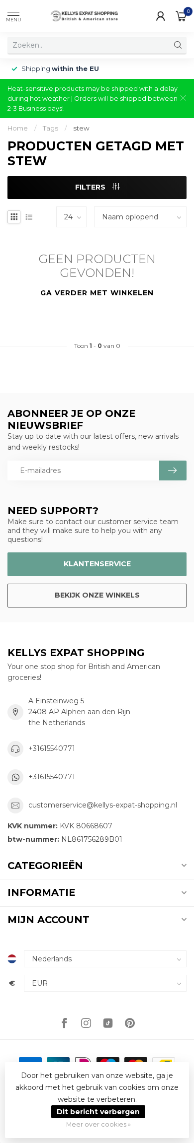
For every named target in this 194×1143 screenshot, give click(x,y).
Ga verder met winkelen (97, 292)
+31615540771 (51, 748)
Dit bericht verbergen (98, 1111)
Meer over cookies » (98, 1124)
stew (81, 128)
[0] (181, 16)
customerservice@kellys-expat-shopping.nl (102, 805)
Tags (50, 128)
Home (17, 128)
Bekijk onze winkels (97, 595)
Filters (91, 187)
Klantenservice (97, 563)
